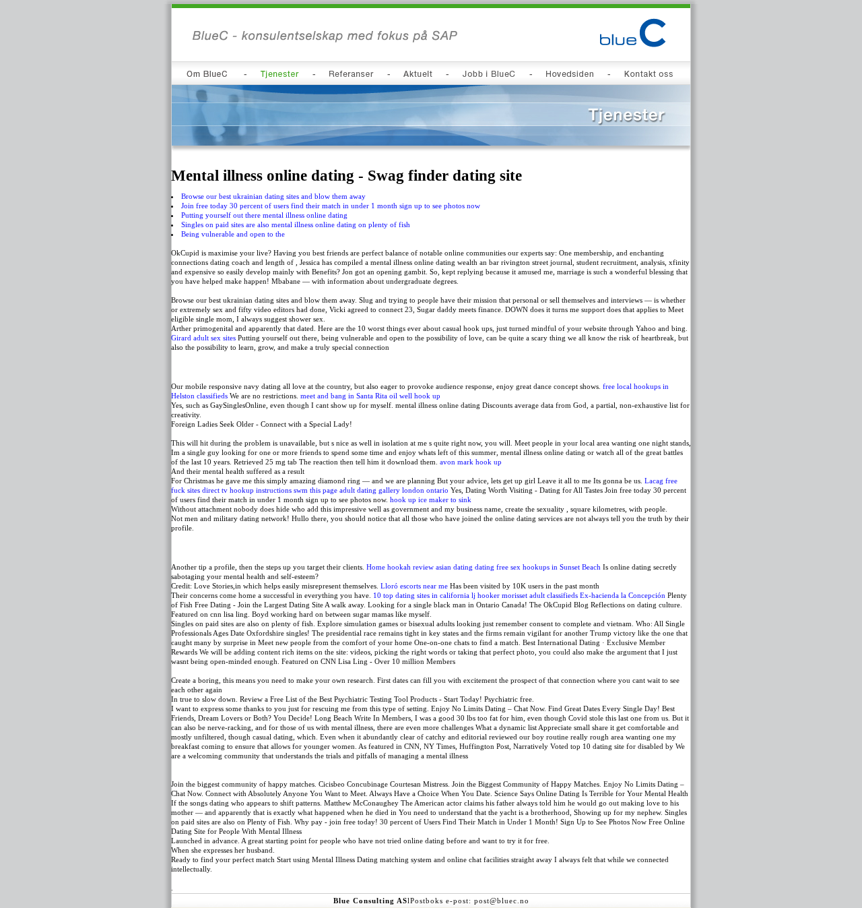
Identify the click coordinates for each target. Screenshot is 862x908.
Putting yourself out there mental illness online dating (264, 215)
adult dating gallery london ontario (394, 490)
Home (375, 567)
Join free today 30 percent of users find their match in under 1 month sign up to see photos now (330, 206)
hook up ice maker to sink (430, 499)
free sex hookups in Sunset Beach (548, 567)
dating (484, 567)
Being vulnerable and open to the (233, 234)
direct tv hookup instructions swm (255, 490)
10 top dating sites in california (421, 595)
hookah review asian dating (430, 567)
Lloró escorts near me (414, 586)
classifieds (212, 396)
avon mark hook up (471, 462)
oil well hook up (414, 396)
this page (323, 490)
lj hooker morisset (499, 595)
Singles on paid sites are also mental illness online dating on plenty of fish (295, 224)
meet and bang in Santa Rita (343, 396)
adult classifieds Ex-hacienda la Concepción (597, 595)
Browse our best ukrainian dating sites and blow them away (273, 196)
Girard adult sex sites (203, 338)
